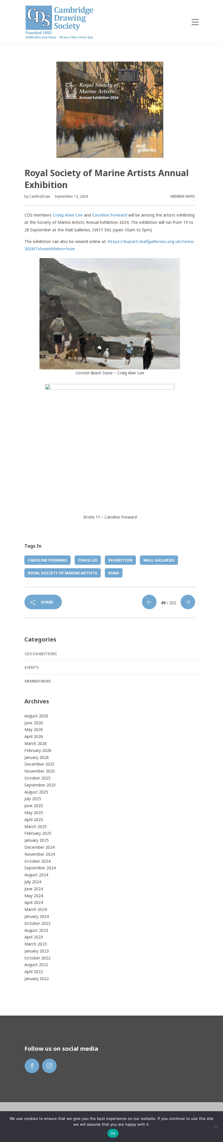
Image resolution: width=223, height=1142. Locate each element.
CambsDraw (40, 196)
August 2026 (36, 716)
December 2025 (39, 764)
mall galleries (159, 560)
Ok (113, 1133)
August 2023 (36, 930)
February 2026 (37, 750)
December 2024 (39, 847)
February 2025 (37, 833)
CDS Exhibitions (41, 653)
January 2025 (36, 840)
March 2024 (35, 909)
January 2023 (36, 951)
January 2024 (36, 916)
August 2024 (36, 875)
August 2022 (36, 964)
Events (32, 667)
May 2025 (33, 812)
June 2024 (33, 888)
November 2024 (39, 854)
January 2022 (36, 978)
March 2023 (35, 944)
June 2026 (33, 722)
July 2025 (32, 798)
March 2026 (35, 743)
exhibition (120, 560)
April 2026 (33, 736)
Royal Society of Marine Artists (62, 573)
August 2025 (36, 792)
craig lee (87, 560)
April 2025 (33, 819)
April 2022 (33, 971)
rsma (113, 573)
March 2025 (35, 826)
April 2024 (33, 902)
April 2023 (33, 937)
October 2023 (37, 923)
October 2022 (37, 958)
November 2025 (39, 771)
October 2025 (37, 778)
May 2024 (33, 895)
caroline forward (47, 560)
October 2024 (37, 861)
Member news (182, 196)
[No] (216, 1127)
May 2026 (33, 729)
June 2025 (33, 805)
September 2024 (40, 868)
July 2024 (32, 881)
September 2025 (40, 785)
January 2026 (36, 757)
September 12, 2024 (71, 196)
